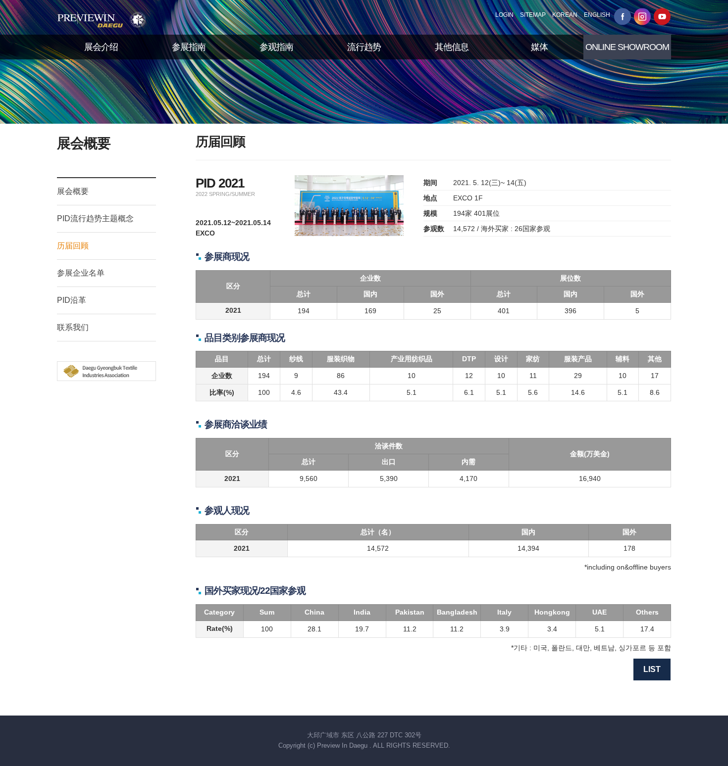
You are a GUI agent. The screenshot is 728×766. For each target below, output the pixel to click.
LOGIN (504, 14)
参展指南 (189, 47)
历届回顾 (73, 245)
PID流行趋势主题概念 (95, 218)
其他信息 (451, 47)
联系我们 (73, 327)
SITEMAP (533, 14)
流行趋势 (364, 47)
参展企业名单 (80, 273)
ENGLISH (597, 14)
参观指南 (276, 47)
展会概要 (73, 191)
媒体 (539, 47)
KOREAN (564, 14)
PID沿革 (71, 300)
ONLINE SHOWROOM (627, 47)
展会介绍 (101, 47)
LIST (652, 669)
